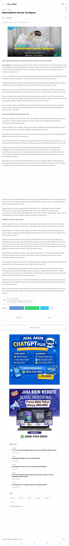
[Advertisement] (34, 182)
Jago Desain (33, 539)
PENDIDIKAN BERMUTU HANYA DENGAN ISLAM (26, 458)
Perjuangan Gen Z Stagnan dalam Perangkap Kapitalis (29, 485)
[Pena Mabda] (9, 17)
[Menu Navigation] (3, 4)
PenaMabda (9, 539)
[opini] (14, 448)
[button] (63, 4)
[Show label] (16, 506)
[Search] (66, 4)
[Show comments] (60, 544)
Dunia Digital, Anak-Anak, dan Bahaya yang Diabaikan (29, 466)
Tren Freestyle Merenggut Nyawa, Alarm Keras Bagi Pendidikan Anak (34, 450)
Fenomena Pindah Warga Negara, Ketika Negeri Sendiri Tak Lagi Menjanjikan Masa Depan (32, 475)
